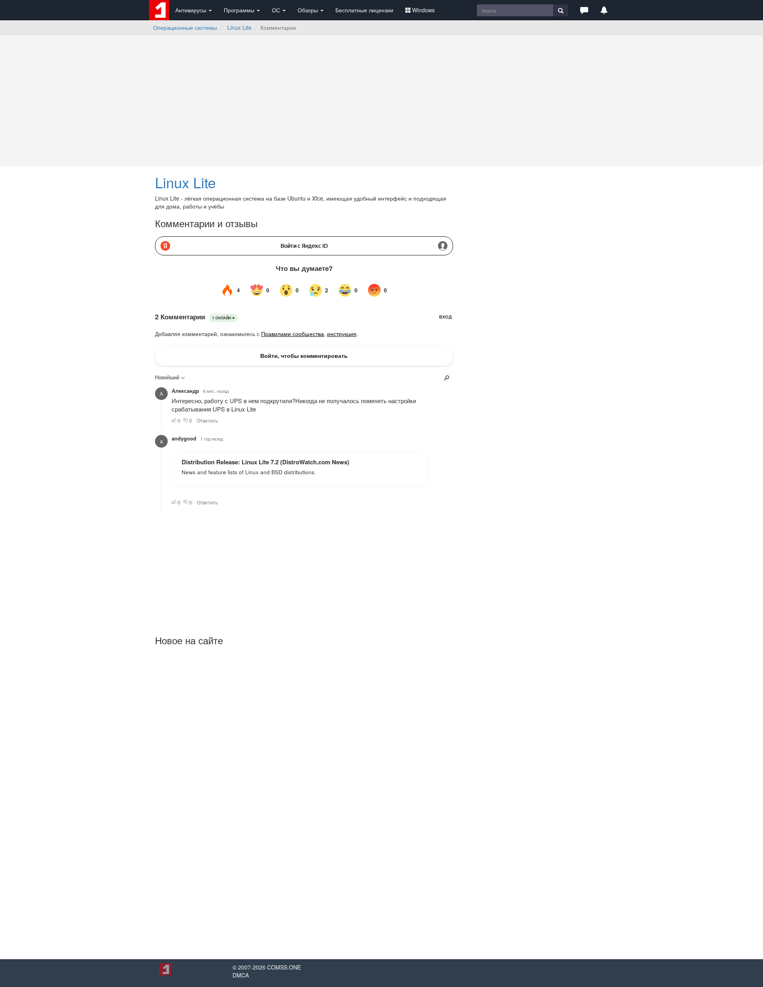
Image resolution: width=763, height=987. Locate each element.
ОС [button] (277, 10)
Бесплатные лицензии (364, 10)
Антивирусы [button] (191, 10)
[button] (584, 10)
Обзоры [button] (309, 10)
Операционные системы (185, 27)
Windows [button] (423, 10)
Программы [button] (240, 10)
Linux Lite (239, 27)
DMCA (240, 975)
